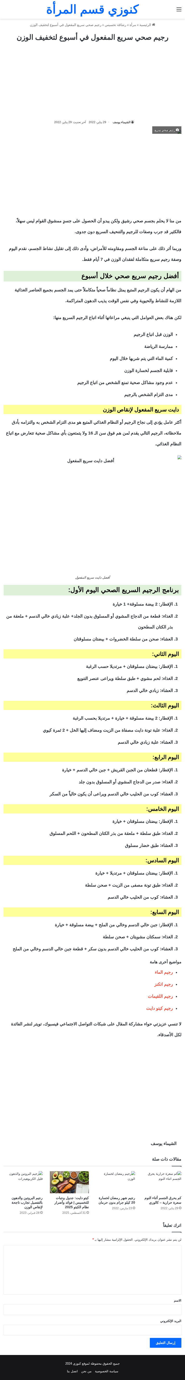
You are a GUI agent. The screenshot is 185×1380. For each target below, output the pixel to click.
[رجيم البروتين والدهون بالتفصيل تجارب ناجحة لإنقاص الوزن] (23, 1182)
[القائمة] (179, 11)
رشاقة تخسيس (115, 25)
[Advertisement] (92, 81)
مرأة (133, 25)
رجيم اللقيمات (160, 996)
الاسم (177, 1300)
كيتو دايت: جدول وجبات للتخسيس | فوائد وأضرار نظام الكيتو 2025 (71, 1202)
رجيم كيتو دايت (159, 1008)
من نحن (86, 1371)
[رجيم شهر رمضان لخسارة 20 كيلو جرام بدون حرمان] (115, 1182)
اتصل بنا (72, 1371)
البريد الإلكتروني (170, 1321)
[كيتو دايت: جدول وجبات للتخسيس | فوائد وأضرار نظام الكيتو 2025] (69, 1182)
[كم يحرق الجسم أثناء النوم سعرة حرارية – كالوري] (161, 1182)
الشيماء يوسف (121, 122)
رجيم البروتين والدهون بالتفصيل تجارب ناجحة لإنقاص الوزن (27, 1202)
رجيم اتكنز (163, 984)
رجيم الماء (164, 972)
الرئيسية (145, 25)
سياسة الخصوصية (106, 1371)
